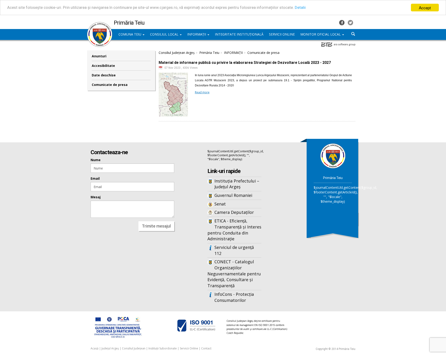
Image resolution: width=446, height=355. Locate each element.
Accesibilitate (103, 65)
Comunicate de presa (110, 84)
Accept (425, 7)
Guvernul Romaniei (233, 195)
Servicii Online (189, 348)
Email (95, 178)
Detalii (300, 7)
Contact (206, 348)
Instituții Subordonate (162, 348)
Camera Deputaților (234, 212)
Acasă (94, 348)
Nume (96, 160)
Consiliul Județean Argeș (177, 52)
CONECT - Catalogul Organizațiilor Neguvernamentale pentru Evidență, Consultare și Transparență (234, 273)
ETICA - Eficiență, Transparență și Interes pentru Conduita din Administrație (234, 229)
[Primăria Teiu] (100, 24)
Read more (202, 92)
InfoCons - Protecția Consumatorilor (234, 297)
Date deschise (104, 75)
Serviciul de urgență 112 (234, 250)
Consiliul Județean (133, 348)
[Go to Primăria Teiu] (332, 155)
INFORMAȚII (197, 34)
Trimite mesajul (156, 226)
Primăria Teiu (209, 52)
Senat (220, 204)
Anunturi (99, 56)
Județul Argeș (110, 348)
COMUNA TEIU (130, 34)
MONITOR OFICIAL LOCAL (321, 34)
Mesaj (96, 197)
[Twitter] (350, 22)
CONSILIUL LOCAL (164, 34)
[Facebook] (342, 22)
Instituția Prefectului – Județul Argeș (236, 184)
